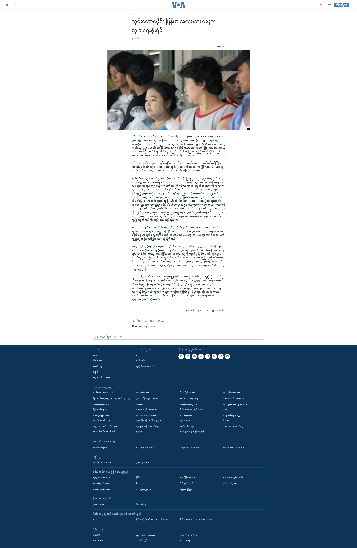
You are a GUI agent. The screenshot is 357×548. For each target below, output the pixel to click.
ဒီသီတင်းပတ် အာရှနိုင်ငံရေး (191, 409)
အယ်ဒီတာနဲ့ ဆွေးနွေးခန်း (103, 393)
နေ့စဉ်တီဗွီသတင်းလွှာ (101, 478)
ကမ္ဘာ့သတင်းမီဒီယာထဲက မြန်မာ (106, 426)
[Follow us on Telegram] (207, 356)
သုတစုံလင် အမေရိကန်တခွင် (235, 404)
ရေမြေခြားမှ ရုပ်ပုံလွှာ (188, 478)
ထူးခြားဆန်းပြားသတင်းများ (147, 426)
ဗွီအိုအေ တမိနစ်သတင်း (233, 478)
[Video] (329, 5)
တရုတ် (95, 372)
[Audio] (321, 5)
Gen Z (226, 409)
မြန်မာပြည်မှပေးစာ (187, 393)
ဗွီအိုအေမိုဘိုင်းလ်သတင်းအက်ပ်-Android (197, 520)
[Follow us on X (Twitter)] (187, 356)
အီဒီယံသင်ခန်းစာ (100, 447)
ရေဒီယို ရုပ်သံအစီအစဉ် (102, 483)
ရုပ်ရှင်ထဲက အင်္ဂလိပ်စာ (189, 447)
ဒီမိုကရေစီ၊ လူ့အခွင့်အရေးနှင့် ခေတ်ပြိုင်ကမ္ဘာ (111, 398)
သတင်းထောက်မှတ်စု (101, 420)
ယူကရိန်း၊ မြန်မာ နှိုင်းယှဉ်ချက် (149, 420)
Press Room (98, 541)
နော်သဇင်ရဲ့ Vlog (230, 483)
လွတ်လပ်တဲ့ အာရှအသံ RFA (148, 535)
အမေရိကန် (97, 366)
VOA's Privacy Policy (189, 535)
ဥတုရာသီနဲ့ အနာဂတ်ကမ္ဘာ (147, 398)
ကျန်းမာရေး (185, 420)
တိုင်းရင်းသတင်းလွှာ (231, 393)
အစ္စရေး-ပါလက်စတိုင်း (102, 377)
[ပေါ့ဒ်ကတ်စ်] (220, 356)
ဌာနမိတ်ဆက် (98, 504)
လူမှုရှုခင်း (140, 432)
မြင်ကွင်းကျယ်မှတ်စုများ (190, 398)
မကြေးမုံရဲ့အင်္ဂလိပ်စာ (145, 447)
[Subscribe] (227, 356)
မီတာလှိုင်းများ (142, 504)
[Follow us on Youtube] (194, 356)
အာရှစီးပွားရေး (186, 415)
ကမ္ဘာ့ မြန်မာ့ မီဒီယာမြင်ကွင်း (104, 432)
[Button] (221, 46)
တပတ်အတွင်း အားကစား (146, 409)
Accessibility (185, 541)
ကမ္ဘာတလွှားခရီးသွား (188, 404)
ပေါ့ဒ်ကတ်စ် (141, 361)
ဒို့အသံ (226, 420)
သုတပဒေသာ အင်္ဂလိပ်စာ (233, 447)
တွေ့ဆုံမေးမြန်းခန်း (144, 489)
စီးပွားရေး (140, 404)
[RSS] (214, 356)
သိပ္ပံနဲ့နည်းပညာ (142, 393)
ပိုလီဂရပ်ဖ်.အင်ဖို (186, 483)
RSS (137, 355)
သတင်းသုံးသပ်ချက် (101, 404)
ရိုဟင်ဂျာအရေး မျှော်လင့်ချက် (192, 432)
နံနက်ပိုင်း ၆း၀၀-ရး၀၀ (102, 462)
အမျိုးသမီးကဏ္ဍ (187, 426)
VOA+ (95, 520)
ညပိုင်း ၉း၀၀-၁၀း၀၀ (144, 462)
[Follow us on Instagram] (201, 356)
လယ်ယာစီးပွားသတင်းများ (147, 415)
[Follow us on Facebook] (181, 356)
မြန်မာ (134, 14)
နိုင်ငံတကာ (97, 361)
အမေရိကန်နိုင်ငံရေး (101, 415)
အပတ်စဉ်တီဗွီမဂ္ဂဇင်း (101, 489)
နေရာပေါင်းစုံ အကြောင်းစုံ (234, 415)
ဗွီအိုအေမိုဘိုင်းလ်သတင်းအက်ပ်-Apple (152, 520)
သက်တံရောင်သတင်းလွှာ (233, 426)
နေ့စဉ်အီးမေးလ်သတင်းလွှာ (147, 366)
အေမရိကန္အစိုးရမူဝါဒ (144, 541)
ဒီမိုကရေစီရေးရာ (100, 409)
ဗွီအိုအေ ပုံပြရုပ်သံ (187, 489)
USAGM (96, 535)
